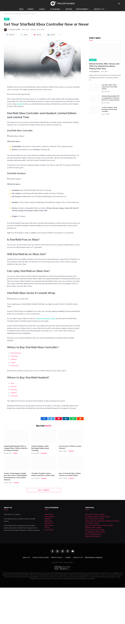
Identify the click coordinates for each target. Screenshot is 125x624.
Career (68, 557)
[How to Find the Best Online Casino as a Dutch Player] (71, 464)
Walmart (14, 359)
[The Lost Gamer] (62, 3)
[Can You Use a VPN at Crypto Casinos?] (71, 436)
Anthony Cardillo (15, 29)
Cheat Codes (49, 530)
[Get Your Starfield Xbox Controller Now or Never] (42, 81)
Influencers (48, 521)
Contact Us (78, 557)
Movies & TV (99, 9)
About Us (26, 557)
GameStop (14, 356)
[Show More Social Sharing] (60, 34)
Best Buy (14, 390)
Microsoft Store (16, 353)
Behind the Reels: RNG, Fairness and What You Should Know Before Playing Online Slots (104, 66)
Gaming (30, 9)
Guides (42, 9)
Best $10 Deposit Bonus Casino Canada (99, 525)
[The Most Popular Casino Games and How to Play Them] (43, 464)
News (21, 9)
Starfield (19, 104)
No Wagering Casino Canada (95, 532)
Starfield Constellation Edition (45, 318)
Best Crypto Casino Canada (94, 530)
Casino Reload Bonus (92, 536)
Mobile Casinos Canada (93, 527)
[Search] (119, 3)
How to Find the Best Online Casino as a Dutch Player (70, 474)
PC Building (55, 9)
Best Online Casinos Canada (94, 514)
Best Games (49, 525)
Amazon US (15, 366)
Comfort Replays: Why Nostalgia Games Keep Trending (40, 448)
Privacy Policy (57, 557)
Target (13, 362)
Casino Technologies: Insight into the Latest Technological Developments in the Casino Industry (15, 476)
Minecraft (48, 519)
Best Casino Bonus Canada (94, 519)
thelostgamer (95, 71)
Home (5, 13)
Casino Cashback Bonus (93, 534)
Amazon (13, 386)
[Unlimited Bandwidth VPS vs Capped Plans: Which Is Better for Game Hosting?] (16, 436)
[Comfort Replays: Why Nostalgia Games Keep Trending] (43, 436)
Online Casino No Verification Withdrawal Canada (102, 521)
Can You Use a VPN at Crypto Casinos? (70, 447)
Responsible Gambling (93, 557)
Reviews (69, 9)
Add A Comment (44, 490)
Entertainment (82, 9)
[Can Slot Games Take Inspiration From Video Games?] (94, 87)
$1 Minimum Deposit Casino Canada (97, 516)
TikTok (47, 527)
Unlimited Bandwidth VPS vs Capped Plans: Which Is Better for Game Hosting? (16, 448)
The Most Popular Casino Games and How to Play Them (43, 474)
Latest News (49, 514)
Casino (71, 451)
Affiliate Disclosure (41, 557)
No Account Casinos (92, 523)
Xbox (12, 383)
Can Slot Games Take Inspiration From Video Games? (109, 87)
